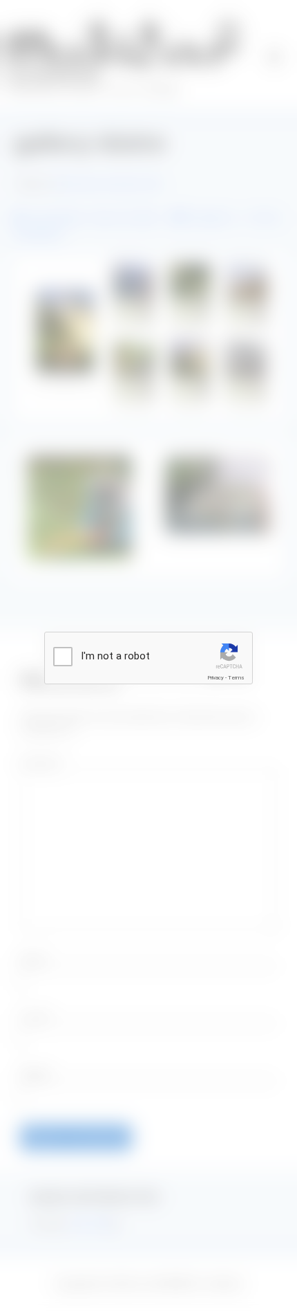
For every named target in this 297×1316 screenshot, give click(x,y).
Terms (236, 678)
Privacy (215, 678)
